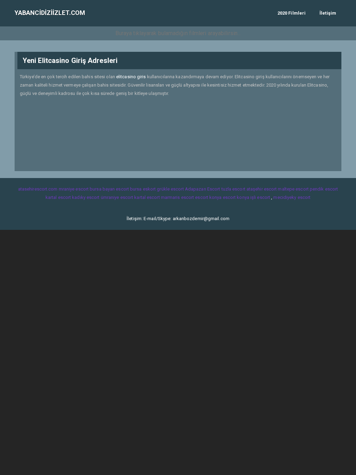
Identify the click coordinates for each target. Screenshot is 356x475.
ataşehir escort (261, 189)
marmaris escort (177, 197)
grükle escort (170, 189)
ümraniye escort (117, 197)
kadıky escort (85, 197)
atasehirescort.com (38, 189)
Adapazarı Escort (202, 189)
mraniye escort (74, 189)
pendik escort (324, 189)
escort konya (208, 197)
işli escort (260, 197)
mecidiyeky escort (291, 197)
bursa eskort (143, 189)
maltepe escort (293, 189)
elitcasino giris (131, 76)
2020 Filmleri (291, 13)
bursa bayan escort (109, 189)
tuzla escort (233, 189)
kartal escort (58, 197)
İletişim (327, 13)
